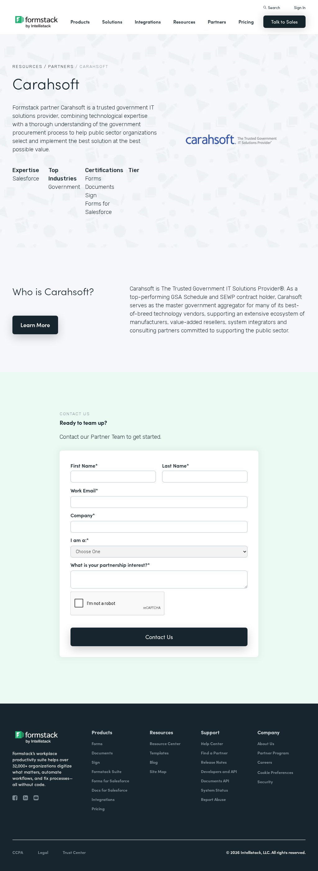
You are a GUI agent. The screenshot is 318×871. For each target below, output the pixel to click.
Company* (82, 515)
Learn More (35, 325)
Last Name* (175, 465)
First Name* (84, 465)
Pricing (246, 21)
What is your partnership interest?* (110, 564)
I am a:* (79, 539)
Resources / (29, 66)
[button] (80, 21)
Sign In (300, 7)
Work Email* (84, 490)
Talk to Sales (284, 21)
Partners (217, 21)
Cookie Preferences (275, 772)
